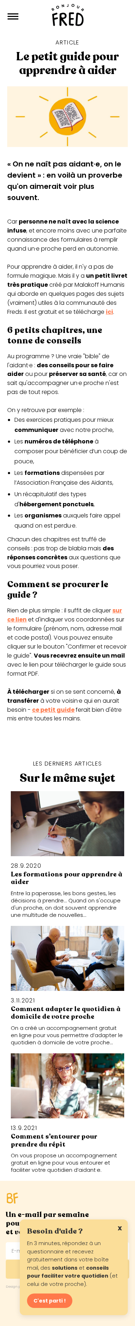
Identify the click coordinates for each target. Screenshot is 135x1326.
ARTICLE (67, 42)
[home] (67, 16)
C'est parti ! (49, 1300)
